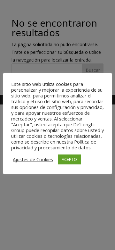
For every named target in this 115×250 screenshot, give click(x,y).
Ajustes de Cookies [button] (33, 159)
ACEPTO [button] (69, 159)
